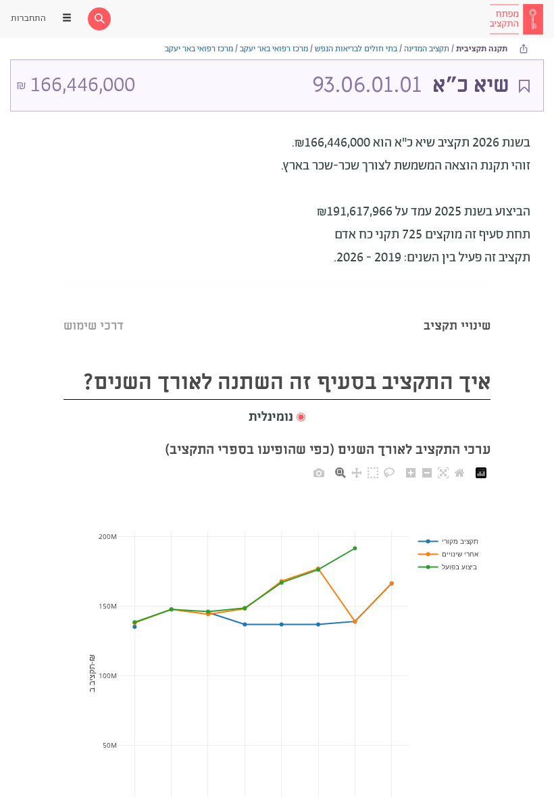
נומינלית (271, 417)
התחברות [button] (28, 18)
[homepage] (516, 18)
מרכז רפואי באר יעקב (274, 49)
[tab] (457, 309)
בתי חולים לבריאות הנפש (356, 49)
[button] (277, 418)
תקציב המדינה (426, 49)
